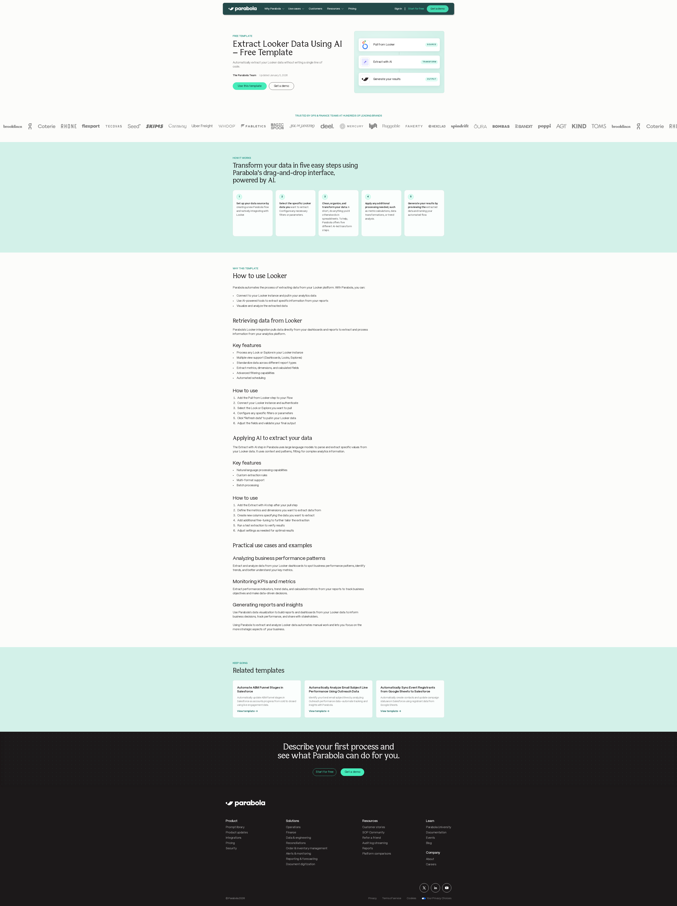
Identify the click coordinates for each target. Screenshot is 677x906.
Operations (293, 827)
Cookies (411, 898)
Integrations (233, 838)
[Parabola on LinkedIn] (435, 887)
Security (231, 848)
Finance (291, 832)
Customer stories (373, 827)
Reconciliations (296, 843)
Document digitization (300, 864)
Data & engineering (298, 838)
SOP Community (373, 832)
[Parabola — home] (242, 8)
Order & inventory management (306, 848)
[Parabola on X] (424, 887)
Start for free (416, 9)
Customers (315, 9)
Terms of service (391, 898)
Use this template (250, 86)
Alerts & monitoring (298, 853)
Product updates (237, 832)
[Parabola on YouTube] (446, 887)
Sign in (398, 9)
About (430, 859)
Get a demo (438, 9)
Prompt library (235, 827)
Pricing (352, 9)
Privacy (372, 898)
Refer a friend (371, 838)
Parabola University (438, 827)
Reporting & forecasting (302, 859)
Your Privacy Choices (439, 898)
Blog (429, 843)
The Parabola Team (244, 75)
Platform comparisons (376, 853)
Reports (367, 848)
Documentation (436, 832)
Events (430, 838)
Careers (431, 864)
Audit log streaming (375, 843)
